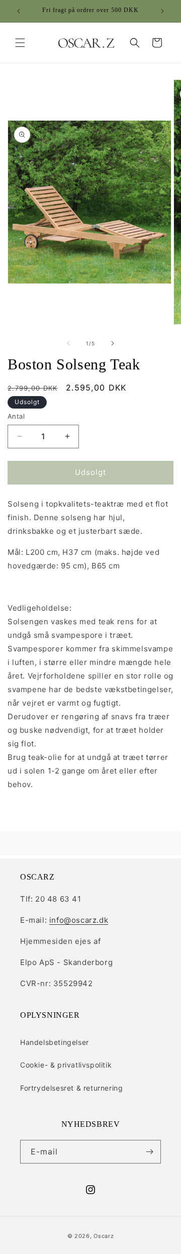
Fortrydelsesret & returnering (71, 1088)
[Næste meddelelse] (162, 11)
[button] (20, 43)
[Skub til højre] (113, 343)
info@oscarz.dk (78, 920)
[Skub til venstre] (68, 343)
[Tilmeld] (149, 1152)
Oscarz (104, 1235)
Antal (16, 416)
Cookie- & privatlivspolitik (66, 1064)
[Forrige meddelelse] (19, 11)
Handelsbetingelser (54, 1042)
